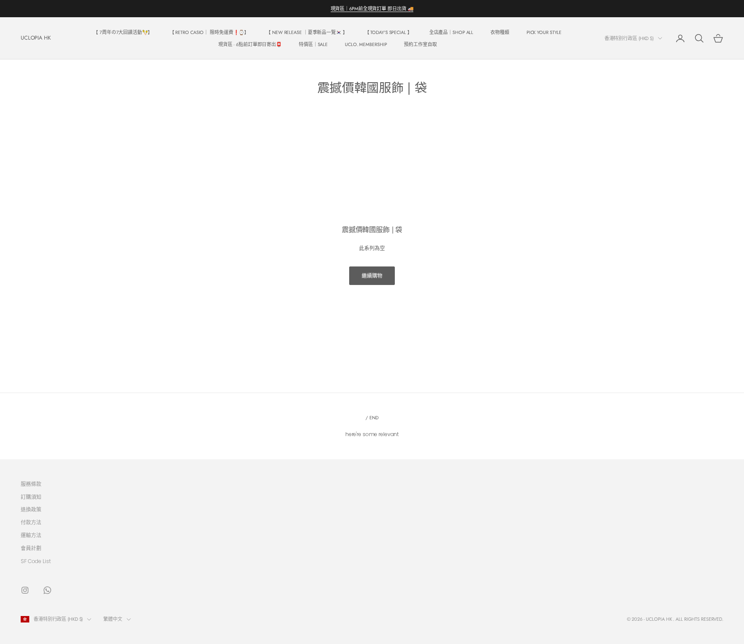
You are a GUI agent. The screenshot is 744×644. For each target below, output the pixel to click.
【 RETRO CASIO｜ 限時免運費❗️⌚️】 (209, 32)
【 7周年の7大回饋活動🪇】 (122, 32)
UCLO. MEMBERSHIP (366, 44)
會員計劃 (31, 548)
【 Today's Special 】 (388, 32)
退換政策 (31, 509)
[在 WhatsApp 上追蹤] (47, 590)
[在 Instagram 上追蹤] (25, 590)
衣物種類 (499, 32)
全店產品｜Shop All (451, 32)
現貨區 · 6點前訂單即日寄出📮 (250, 44)
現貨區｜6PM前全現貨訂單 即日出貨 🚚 (372, 8)
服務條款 (31, 484)
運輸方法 (31, 535)
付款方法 (31, 522)
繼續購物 (372, 275)
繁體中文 (112, 619)
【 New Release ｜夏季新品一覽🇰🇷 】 (306, 32)
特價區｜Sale (313, 44)
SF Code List (36, 561)
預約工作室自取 (420, 44)
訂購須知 (31, 497)
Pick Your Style (544, 32)
